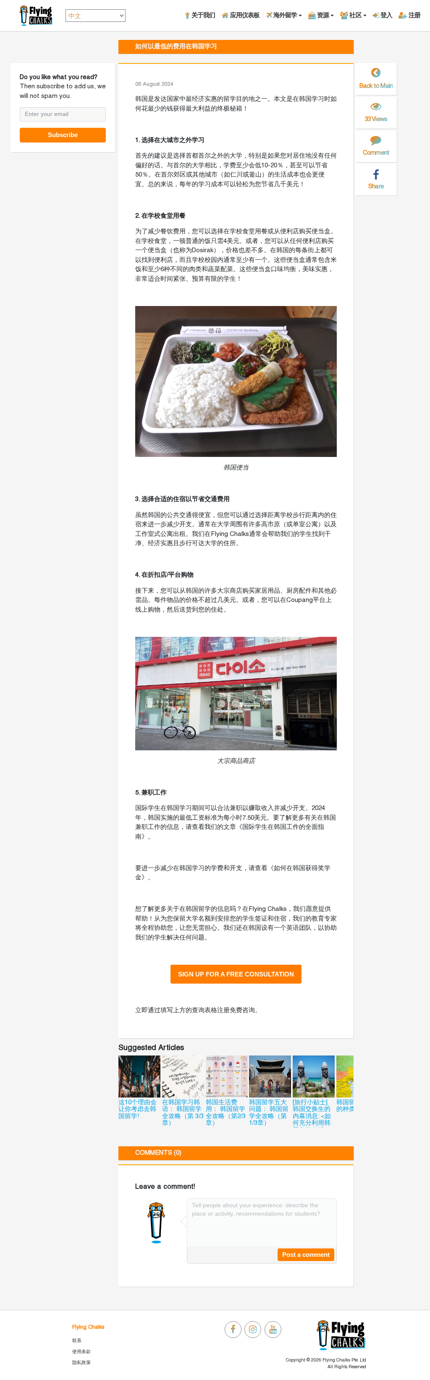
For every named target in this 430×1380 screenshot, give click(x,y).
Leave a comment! (165, 1187)
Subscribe (63, 134)
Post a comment (306, 1254)
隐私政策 (81, 1363)
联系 (76, 1341)
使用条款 (81, 1352)
